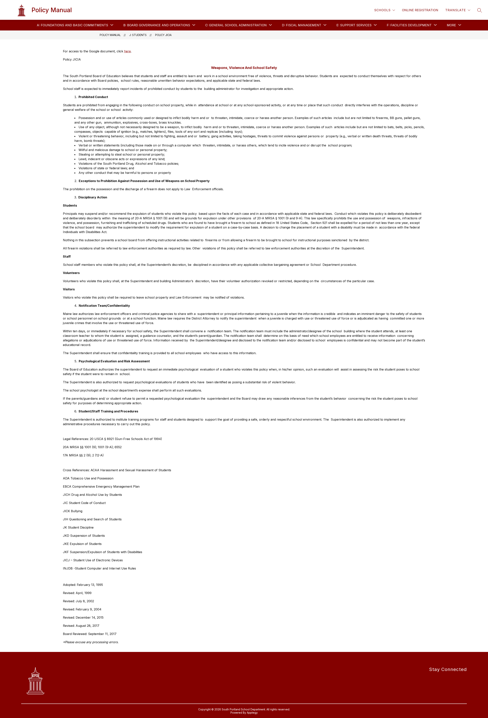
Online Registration (420, 10)
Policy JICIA (163, 35)
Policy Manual (110, 35)
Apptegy (252, 712)
